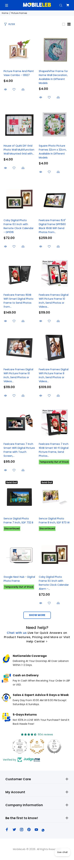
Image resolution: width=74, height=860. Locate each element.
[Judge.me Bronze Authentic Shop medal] (37, 746)
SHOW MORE (37, 615)
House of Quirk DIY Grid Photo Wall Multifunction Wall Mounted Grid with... (19, 149)
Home (5, 13)
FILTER (11, 24)
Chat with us (17, 633)
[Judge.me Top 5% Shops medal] (54, 746)
